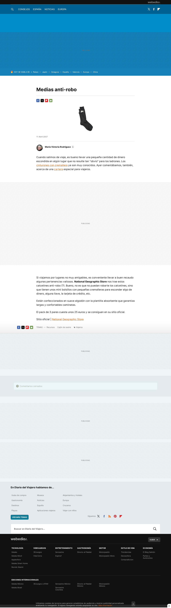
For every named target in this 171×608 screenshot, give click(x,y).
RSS (109, 516)
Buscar (154, 528)
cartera (58, 169)
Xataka (14, 552)
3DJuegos (37, 552)
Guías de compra (18, 495)
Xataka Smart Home (19, 563)
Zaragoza (55, 72)
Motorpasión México (104, 585)
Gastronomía (16, 500)
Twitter (148, 9)
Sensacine (59, 552)
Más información (105, 605)
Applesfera (16, 560)
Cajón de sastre (64, 327)
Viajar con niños (69, 510)
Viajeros (79, 327)
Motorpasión (104, 552)
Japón (44, 72)
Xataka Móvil (16, 556)
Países (35, 72)
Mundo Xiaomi (17, 567)
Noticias (50, 9)
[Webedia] (154, 2)
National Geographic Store (68, 319)
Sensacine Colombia (59, 588)
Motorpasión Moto (107, 556)
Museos (40, 495)
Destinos (15, 505)
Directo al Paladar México (84, 585)
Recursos (51, 327)
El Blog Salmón (149, 552)
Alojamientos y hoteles (72, 495)
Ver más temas (19, 517)
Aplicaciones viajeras (46, 510)
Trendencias (126, 552)
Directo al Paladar (84, 552)
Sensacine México (62, 584)
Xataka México (17, 584)
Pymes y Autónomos (148, 557)
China (95, 72)
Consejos (24, 9)
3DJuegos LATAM (40, 584)
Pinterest (115, 516)
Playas (14, 510)
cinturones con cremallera (52, 165)
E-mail (50, 100)
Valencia (76, 72)
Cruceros (67, 505)
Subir (152, 540)
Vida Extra (37, 556)
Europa (62, 9)
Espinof (58, 556)
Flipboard (158, 9)
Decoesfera (126, 556)
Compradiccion (127, 560)
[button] (59, 146)
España (37, 9)
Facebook (153, 9)
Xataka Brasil (16, 587)
